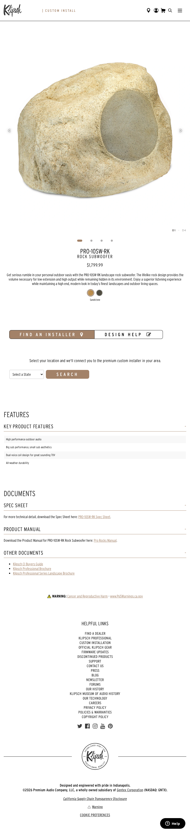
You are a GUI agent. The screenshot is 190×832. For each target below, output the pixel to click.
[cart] (163, 10)
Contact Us (95, 666)
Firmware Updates (95, 652)
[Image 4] (112, 241)
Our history (95, 689)
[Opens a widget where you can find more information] (172, 824)
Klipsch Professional (95, 638)
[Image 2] (91, 241)
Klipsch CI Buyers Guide (28, 564)
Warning (97, 807)
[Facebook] (87, 726)
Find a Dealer (95, 633)
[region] (95, 130)
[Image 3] (102, 241)
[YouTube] (102, 726)
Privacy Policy (95, 707)
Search (68, 374)
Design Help (123, 334)
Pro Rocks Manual (105, 540)
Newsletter (95, 680)
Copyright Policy (95, 717)
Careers (95, 703)
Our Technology (95, 698)
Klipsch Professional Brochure (32, 568)
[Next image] (180, 130)
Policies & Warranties (95, 712)
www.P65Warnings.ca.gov (126, 596)
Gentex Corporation (130, 790)
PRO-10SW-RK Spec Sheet (94, 517)
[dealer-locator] (148, 10)
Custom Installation (95, 643)
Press (95, 670)
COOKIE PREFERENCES (95, 815)
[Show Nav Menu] (180, 10)
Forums (95, 684)
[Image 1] (79, 241)
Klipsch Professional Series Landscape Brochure (44, 573)
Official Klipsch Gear (95, 647)
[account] (156, 10)
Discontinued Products (95, 656)
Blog (95, 675)
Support (95, 661)
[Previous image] (9, 130)
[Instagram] (95, 726)
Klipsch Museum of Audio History (95, 693)
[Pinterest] (110, 726)
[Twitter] (79, 726)
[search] (170, 10)
